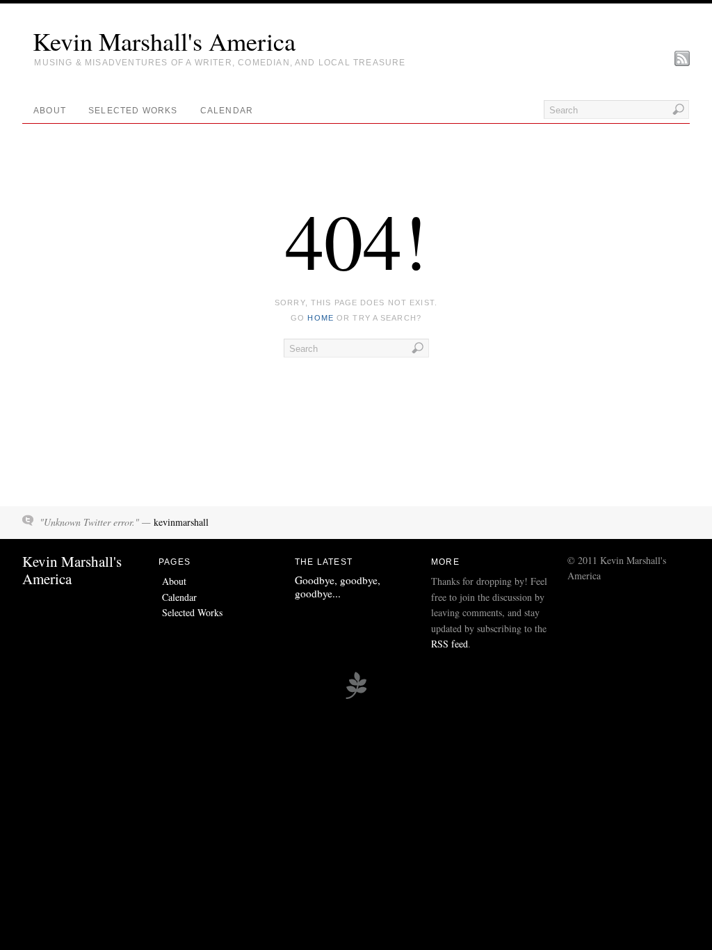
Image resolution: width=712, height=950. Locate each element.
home (320, 318)
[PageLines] (356, 696)
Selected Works (133, 110)
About (49, 110)
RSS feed (449, 643)
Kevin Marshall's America (164, 41)
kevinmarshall (181, 522)
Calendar (227, 110)
